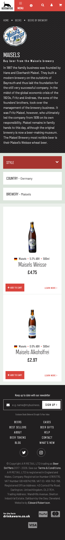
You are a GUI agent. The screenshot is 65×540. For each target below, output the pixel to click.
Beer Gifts (47, 427)
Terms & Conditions (49, 467)
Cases (47, 422)
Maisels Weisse (32, 264)
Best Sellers (17, 427)
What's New (47, 442)
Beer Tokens (18, 437)
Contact (47, 437)
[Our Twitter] (24, 452)
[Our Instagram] (41, 452)
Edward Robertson (39, 502)
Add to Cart (16, 287)
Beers (18, 422)
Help (47, 432)
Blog (18, 442)
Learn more (50, 288)
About (18, 432)
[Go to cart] (60, 5)
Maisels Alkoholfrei (32, 352)
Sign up (50, 405)
